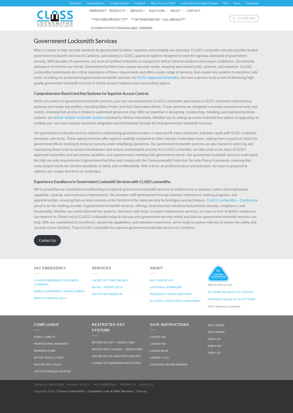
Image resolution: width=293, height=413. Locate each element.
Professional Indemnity (51, 343)
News (237, 3)
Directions (75, 3)
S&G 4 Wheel (216, 332)
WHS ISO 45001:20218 (47, 364)
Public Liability (45, 336)
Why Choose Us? (161, 280)
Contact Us (47, 240)
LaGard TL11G (159, 357)
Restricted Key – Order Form (113, 342)
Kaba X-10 (214, 352)
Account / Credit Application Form (174, 301)
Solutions (157, 10)
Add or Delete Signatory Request (116, 356)
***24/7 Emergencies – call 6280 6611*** (158, 19)
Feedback (140, 3)
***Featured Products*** (109, 19)
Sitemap (141, 391)
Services (137, 10)
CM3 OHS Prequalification (52, 371)
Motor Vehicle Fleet (49, 357)
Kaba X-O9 (214, 345)
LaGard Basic (159, 350)
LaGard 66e (158, 343)
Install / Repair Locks (107, 287)
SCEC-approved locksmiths (158, 77)
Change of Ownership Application (116, 363)
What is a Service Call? (50, 298)
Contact (194, 10)
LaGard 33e (158, 336)
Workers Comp (45, 350)
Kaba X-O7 (214, 339)
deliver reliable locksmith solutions (79, 117)
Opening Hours (95, 3)
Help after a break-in (107, 294)
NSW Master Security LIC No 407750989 (231, 299)
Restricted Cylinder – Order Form (117, 349)
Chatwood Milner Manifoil (169, 364)
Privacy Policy (78, 384)
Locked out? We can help (110, 280)
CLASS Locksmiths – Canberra (230, 200)
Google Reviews (119, 3)
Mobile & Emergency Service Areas (59, 291)
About (176, 10)
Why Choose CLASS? (163, 3)
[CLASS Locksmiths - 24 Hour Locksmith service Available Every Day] (58, 18)
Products (117, 10)
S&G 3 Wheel (216, 325)
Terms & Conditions (49, 384)
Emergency (98, 10)
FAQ (226, 3)
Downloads (252, 3)
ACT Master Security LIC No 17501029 (230, 292)
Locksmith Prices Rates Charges (199, 3)
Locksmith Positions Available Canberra (122, 28)
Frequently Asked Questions (171, 294)
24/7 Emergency (105, 384)
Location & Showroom (165, 287)
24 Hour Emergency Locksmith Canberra (56, 282)
